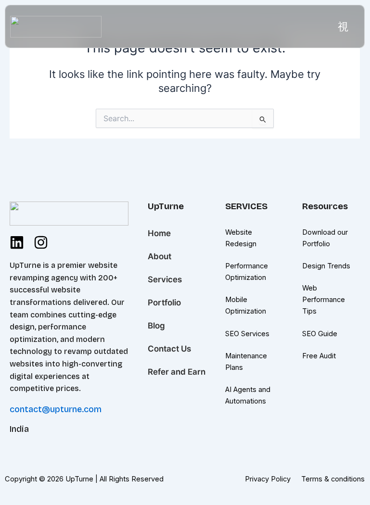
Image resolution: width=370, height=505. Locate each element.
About (159, 256)
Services (165, 279)
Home (159, 233)
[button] (343, 26)
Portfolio (164, 302)
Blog (156, 325)
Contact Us (169, 349)
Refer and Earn (176, 372)
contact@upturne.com (56, 409)
